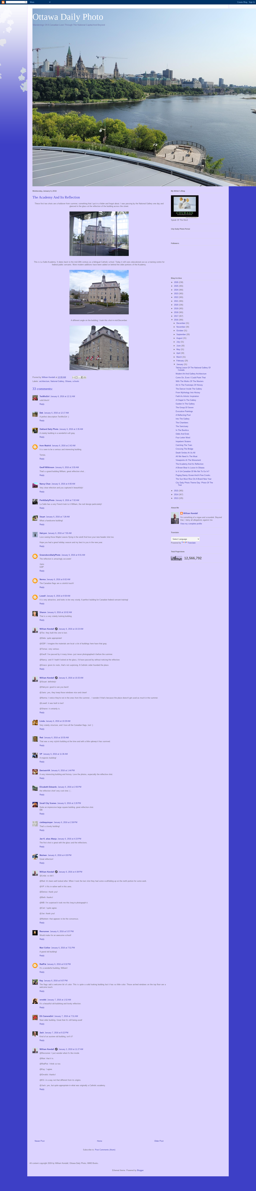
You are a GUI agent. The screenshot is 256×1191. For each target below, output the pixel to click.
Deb (41, 413)
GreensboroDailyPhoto (50, 555)
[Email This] (73, 377)
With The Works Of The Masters (190, 381)
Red (41, 737)
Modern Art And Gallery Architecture (191, 374)
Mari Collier (45, 948)
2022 (176, 297)
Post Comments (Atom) (105, 1150)
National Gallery (57, 381)
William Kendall (47, 629)
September (181, 334)
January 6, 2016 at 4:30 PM (59, 855)
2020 (176, 305)
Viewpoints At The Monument (188, 460)
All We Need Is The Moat (186, 456)
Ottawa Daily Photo (67, 17)
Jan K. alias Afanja (48, 839)
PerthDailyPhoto (47, 500)
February (180, 361)
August (179, 338)
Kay (41, 981)
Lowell (43, 596)
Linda (42, 721)
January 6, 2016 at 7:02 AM (67, 500)
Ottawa (68, 381)
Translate (192, 543)
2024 (176, 290)
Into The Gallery (182, 419)
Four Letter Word (183, 437)
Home (99, 1141)
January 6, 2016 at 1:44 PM (63, 770)
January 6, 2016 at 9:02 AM (58, 579)
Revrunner (44, 931)
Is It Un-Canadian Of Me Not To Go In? (192, 471)
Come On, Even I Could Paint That (191, 377)
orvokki (43, 1000)
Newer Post (40, 1141)
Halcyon (43, 533)
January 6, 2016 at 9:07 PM (56, 981)
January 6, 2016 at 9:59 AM (58, 596)
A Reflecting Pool (183, 415)
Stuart (42, 517)
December (181, 323)
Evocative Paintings (184, 411)
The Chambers (182, 423)
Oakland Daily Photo (49, 429)
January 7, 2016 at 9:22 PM (56, 1033)
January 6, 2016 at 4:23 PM (69, 839)
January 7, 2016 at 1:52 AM (59, 1000)
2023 (176, 293)
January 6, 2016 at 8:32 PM (59, 964)
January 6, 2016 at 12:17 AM (56, 413)
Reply (42, 404)
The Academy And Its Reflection (189, 464)
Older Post (159, 1141)
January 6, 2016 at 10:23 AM (71, 629)
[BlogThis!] (76, 377)
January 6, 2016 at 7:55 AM (60, 533)
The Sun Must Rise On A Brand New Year (193, 479)
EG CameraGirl (46, 1016)
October (180, 330)
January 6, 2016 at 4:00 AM (63, 484)
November (181, 327)
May (178, 349)
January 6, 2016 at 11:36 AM (55, 754)
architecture (44, 381)
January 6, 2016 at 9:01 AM (73, 555)
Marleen (43, 855)
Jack (42, 1033)
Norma (43, 579)
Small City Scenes (48, 803)
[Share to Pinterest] (84, 377)
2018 (176, 312)
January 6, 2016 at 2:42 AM (63, 445)
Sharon (43, 612)
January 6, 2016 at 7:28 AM (58, 517)
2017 (176, 316)
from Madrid (45, 445)
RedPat (43, 964)
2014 (176, 494)
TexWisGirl (44, 396)
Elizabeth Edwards (48, 787)
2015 (176, 491)
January (180, 364)
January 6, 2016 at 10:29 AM (58, 721)
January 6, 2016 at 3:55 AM (67, 467)
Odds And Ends (182, 434)
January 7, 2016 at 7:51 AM (66, 1016)
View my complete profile (191, 524)
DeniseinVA (45, 770)
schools (75, 381)
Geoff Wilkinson (47, 467)
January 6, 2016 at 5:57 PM (62, 931)
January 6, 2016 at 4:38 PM (70, 872)
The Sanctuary (182, 426)
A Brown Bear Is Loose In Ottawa (190, 468)
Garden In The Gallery (185, 404)
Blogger (140, 1170)
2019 (176, 308)
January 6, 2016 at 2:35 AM (71, 429)
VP (41, 754)
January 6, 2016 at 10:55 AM (56, 737)
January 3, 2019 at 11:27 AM (71, 1049)
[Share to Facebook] (82, 377)
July (178, 342)
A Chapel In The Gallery (186, 400)
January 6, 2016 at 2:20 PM (69, 803)
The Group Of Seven (184, 407)
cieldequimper (46, 822)
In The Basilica (182, 430)
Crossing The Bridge (184, 449)
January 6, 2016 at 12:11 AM (62, 396)
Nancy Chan (45, 484)
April (178, 353)
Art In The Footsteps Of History (189, 385)
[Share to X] (79, 377)
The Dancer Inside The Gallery (189, 389)
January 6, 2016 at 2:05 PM (69, 787)
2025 (176, 286)
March (179, 357)
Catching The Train (184, 445)
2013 (176, 498)
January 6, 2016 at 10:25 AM (71, 678)
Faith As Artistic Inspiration (187, 396)
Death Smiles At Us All (185, 453)
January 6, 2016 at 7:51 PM (63, 948)
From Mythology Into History (188, 392)
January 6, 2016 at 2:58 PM (65, 822)
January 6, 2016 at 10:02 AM (59, 612)
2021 (176, 301)
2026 (176, 282)
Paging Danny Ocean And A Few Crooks (193, 475)
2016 (176, 320)
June (178, 346)
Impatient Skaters (183, 441)
